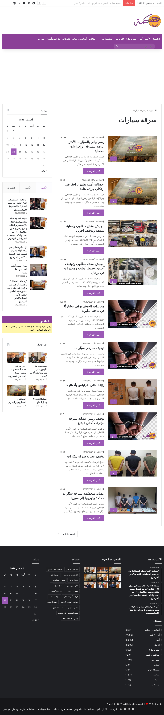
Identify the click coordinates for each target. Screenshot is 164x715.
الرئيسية (156, 38)
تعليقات (11, 187)
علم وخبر (120, 38)
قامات (157, 664)
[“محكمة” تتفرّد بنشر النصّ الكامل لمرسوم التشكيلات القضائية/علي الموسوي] (38, 204)
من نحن (40, 38)
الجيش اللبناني (72, 569)
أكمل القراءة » (93, 171)
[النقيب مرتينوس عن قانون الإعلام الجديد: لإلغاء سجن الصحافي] (102, 570)
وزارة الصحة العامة (70, 618)
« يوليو (44, 170)
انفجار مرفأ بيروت (70, 575)
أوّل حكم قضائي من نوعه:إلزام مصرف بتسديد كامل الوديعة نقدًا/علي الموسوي (18, 252)
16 (7, 145)
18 (38, 151)
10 (44, 145)
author (99, 137)
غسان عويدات (72, 591)
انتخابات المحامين (55, 569)
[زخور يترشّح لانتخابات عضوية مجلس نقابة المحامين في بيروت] (16, 357)
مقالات (92, 38)
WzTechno (154, 704)
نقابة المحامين (58, 607)
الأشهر (44, 187)
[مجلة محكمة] (147, 20)
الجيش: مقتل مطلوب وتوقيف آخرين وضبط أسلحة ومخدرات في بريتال (84, 268)
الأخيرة (28, 187)
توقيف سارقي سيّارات (89, 348)
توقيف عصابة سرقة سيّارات (85, 456)
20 (26, 151)
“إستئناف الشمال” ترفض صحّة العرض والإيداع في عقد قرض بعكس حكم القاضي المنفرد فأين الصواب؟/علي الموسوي (17, 291)
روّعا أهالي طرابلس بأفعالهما (85, 385)
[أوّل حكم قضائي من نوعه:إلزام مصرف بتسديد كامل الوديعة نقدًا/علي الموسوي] (38, 252)
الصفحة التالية (69, 534)
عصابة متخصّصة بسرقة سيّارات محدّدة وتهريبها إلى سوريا (83, 495)
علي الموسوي (72, 585)
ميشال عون (52, 602)
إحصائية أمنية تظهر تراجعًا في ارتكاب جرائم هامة (84, 186)
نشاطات (66, 38)
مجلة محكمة (54, 596)
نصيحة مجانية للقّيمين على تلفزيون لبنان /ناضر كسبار (38, 371)
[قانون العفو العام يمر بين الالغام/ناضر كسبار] (90, 585)
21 (20, 151)
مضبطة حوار (106, 38)
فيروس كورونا (56, 591)
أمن (141, 38)
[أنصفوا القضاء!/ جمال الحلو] (38, 390)
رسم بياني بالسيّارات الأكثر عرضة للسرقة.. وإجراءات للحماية (86, 146)
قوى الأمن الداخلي (71, 596)
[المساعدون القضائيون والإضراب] (16, 390)
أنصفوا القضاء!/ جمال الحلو (40, 400)
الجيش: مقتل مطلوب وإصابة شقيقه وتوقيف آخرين (85, 228)
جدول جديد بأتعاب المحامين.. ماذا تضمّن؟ (19, 269)
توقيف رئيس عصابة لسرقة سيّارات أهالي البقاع (86, 420)
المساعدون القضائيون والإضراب (17, 400)
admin (99, 302)
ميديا (157, 679)
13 (26, 145)
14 (20, 145)
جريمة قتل (55, 575)
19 (32, 151)
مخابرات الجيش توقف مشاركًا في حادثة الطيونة (84, 308)
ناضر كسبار (73, 607)
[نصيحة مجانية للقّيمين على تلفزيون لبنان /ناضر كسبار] (38, 357)
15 (13, 145)
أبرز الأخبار (155, 635)
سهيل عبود (73, 580)
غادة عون (58, 585)
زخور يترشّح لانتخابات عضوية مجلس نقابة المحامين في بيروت (94, 3)
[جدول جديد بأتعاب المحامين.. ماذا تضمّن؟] (38, 270)
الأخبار (148, 38)
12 (32, 145)
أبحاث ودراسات (79, 38)
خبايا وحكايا (131, 38)
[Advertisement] (82, 76)
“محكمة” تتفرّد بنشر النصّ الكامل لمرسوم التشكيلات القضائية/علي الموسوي (17, 204)
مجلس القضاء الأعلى (69, 602)
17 (44, 151)
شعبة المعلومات (58, 580)
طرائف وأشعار (53, 38)
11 (38, 145)
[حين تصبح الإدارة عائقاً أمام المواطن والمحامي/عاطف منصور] (102, 585)
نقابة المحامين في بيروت (68, 613)
